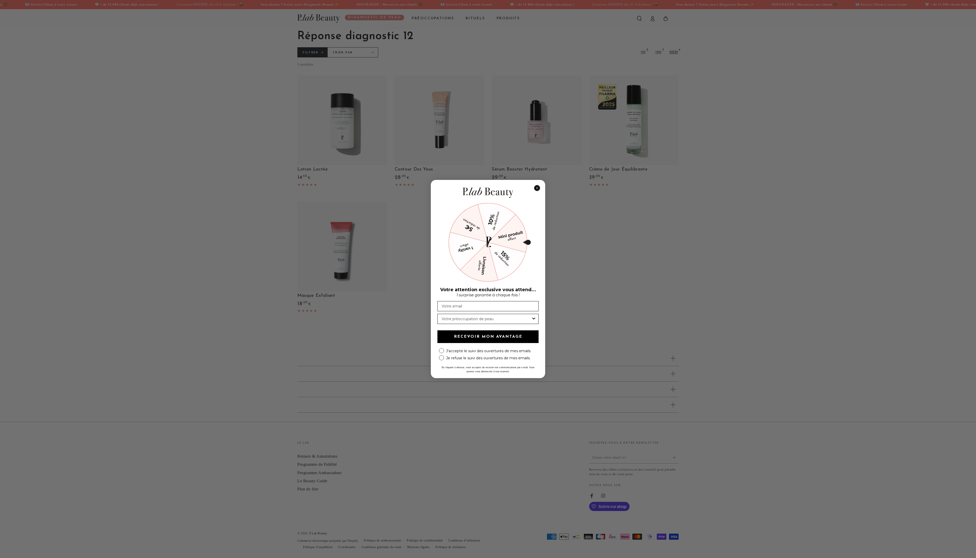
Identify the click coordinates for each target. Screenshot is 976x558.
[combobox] (486, 319)
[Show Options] (533, 319)
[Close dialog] (537, 188)
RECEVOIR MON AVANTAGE (488, 337)
